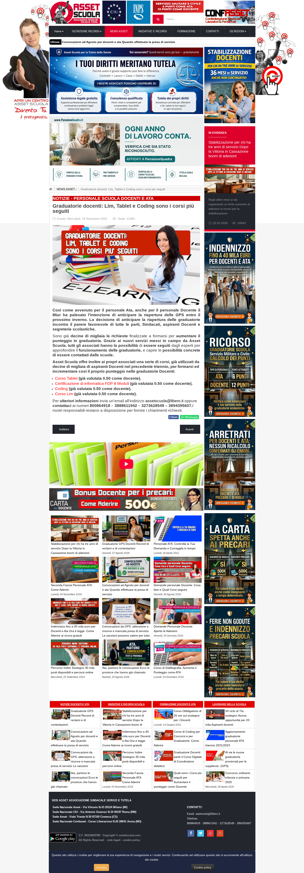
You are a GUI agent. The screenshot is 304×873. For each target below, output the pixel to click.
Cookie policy (202, 867)
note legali (114, 840)
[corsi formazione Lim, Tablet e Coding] (126, 264)
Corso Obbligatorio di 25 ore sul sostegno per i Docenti (187, 715)
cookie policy (131, 840)
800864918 (193, 823)
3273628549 (227, 823)
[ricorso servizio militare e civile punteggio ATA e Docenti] (229, 371)
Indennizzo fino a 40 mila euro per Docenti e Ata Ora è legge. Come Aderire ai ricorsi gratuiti (73, 631)
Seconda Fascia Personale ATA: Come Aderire (132, 777)
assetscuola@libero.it (208, 813)
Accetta (101, 867)
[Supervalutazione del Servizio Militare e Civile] (178, 6)
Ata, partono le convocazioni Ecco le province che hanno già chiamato (112, 42)
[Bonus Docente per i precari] (126, 498)
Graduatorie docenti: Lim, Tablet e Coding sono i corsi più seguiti (123, 208)
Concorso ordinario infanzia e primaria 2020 (237, 777)
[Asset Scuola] (74, 12)
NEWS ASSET (66, 189)
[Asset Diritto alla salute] (126, 80)
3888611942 (210, 823)
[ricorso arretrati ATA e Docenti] (229, 464)
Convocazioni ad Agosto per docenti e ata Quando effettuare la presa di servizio (125, 589)
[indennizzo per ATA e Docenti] (229, 277)
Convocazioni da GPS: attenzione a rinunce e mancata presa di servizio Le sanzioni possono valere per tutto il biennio (73, 761)
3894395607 (244, 823)
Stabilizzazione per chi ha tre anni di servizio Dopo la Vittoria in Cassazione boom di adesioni (74, 548)
